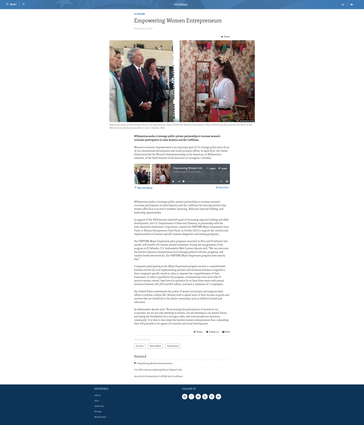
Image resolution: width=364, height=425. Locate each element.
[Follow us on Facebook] (184, 396)
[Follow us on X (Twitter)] (191, 396)
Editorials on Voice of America (190, 172)
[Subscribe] (218, 396)
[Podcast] (211, 396)
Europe (98, 412)
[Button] (225, 37)
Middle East (100, 417)
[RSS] (205, 396)
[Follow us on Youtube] (198, 396)
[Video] (352, 5)
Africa (97, 395)
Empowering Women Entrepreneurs (193, 168)
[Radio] (343, 5)
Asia (96, 401)
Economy (139, 14)
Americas (99, 406)
